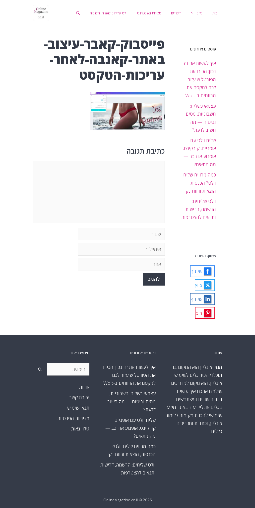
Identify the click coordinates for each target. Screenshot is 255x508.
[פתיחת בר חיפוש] (78, 13)
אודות (84, 387)
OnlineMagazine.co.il (120, 499)
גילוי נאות (80, 428)
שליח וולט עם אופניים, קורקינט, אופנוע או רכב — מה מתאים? (130, 428)
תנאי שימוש (78, 408)
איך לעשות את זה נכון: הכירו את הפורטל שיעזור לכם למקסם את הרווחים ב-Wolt (200, 79)
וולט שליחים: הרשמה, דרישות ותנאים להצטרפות (198, 209)
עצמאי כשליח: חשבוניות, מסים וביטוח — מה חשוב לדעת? (131, 401)
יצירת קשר (79, 397)
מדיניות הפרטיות (73, 418)
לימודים (176, 13)
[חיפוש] (40, 369)
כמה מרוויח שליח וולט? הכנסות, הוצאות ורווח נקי (199, 182)
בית (214, 13)
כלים (199, 13)
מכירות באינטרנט (149, 13)
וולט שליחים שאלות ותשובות (108, 13)
